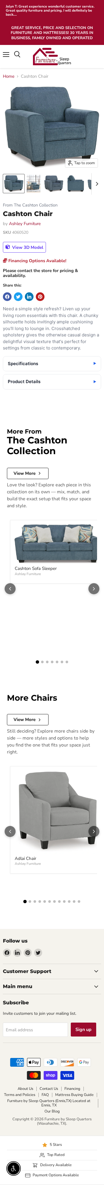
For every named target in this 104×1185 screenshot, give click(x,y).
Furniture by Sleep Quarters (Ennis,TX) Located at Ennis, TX (48, 1103)
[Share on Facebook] (7, 296)
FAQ (45, 1094)
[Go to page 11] (74, 901)
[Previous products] (10, 588)
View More (25, 473)
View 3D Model (27, 247)
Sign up (83, 1029)
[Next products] (93, 588)
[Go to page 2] (42, 662)
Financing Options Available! (36, 261)
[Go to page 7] (67, 662)
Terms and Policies (19, 1094)
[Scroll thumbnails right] (96, 184)
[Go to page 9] (64, 901)
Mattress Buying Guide (74, 1094)
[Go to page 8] (59, 901)
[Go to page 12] (79, 901)
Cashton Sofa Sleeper (36, 568)
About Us (25, 1088)
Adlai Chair (25, 858)
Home (8, 76)
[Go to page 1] (37, 662)
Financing (72, 1088)
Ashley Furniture (25, 224)
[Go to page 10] (69, 901)
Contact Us (49, 1088)
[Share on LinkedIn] (29, 296)
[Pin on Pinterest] (40, 296)
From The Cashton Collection (30, 205)
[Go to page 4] (52, 662)
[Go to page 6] (62, 662)
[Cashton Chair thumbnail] (13, 183)
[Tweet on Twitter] (18, 296)
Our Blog (52, 1111)
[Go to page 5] (57, 662)
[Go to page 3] (47, 662)
